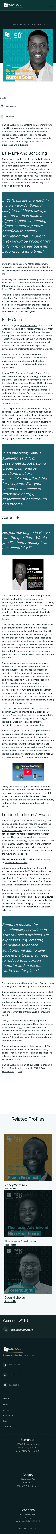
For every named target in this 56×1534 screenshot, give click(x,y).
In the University (29, 172)
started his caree (28, 325)
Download (14, 1068)
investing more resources (23, 789)
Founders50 (8, 1071)
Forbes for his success (16, 862)
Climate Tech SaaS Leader (30, 878)
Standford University (28, 279)
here (20, 1071)
